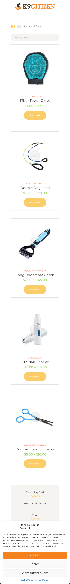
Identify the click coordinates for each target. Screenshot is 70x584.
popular (34, 183)
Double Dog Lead (35, 188)
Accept (35, 555)
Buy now (35, 115)
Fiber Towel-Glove (35, 101)
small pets (40, 96)
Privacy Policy (41, 580)
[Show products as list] (19, 26)
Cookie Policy (27, 580)
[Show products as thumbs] (13, 26)
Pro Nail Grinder (35, 362)
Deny (35, 564)
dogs (27, 96)
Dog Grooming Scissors (35, 449)
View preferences (35, 573)
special (41, 183)
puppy (32, 96)
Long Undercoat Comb (35, 275)
